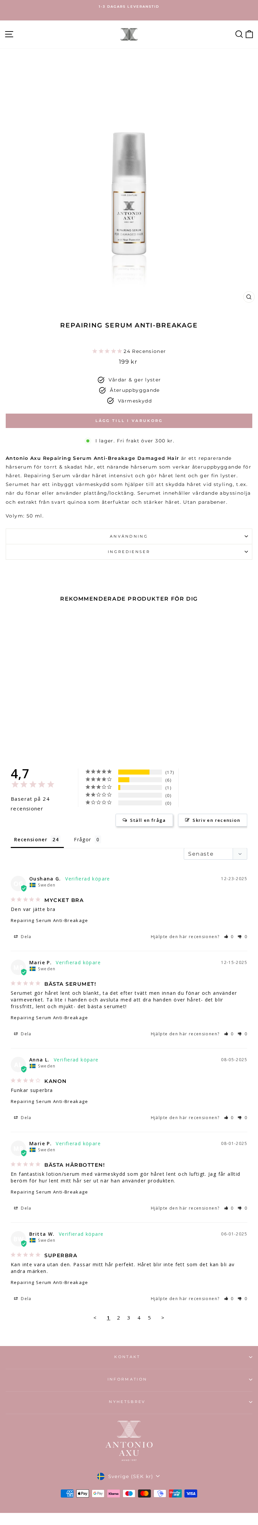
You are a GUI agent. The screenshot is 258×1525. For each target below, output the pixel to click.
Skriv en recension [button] (216, 820)
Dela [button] (25, 936)
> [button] (163, 1317)
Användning (129, 536)
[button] (229, 936)
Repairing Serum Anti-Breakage (49, 920)
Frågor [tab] (82, 839)
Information (127, 1379)
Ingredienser (129, 551)
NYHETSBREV (127, 1401)
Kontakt (127, 1356)
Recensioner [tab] (30, 839)
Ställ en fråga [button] (148, 820)
